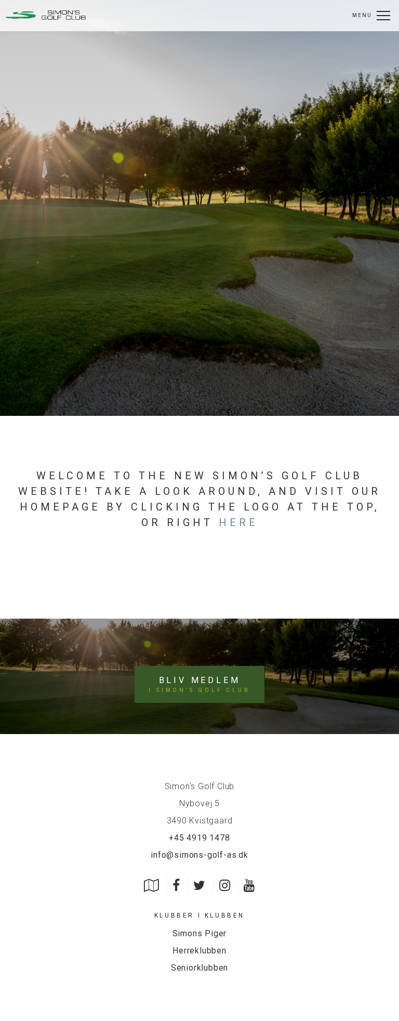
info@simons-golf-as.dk (199, 855)
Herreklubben (199, 950)
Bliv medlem (199, 684)
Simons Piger (199, 933)
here (238, 522)
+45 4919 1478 (199, 838)
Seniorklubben (199, 968)
